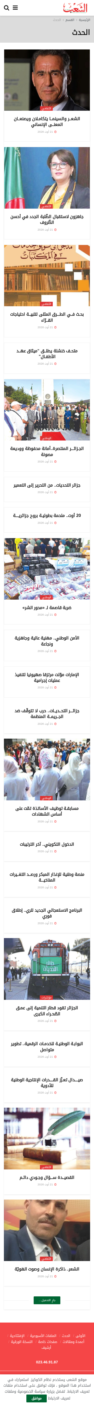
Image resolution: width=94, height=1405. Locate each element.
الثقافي (46, 108)
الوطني (46, 438)
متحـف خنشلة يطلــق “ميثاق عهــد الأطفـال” (47, 354)
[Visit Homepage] (75, 8)
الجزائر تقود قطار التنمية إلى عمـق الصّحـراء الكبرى (47, 1011)
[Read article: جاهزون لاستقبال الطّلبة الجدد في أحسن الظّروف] (47, 178)
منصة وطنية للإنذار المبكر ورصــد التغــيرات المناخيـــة (47, 877)
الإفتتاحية (17, 1335)
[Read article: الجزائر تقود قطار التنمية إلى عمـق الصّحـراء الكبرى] (47, 969)
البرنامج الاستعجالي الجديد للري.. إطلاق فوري (47, 913)
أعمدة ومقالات (73, 1342)
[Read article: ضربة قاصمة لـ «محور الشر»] (47, 569)
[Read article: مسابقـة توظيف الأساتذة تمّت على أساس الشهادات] (47, 769)
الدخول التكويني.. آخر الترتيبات (47, 844)
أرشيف (46, 1347)
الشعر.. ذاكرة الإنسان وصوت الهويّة (47, 1269)
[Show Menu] (15, 8)
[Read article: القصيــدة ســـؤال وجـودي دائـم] (47, 1138)
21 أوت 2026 (46, 131)
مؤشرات (46, 997)
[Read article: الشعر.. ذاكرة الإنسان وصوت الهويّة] (47, 1230)
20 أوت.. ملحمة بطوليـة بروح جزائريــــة (47, 515)
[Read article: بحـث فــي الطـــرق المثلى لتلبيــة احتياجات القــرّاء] (47, 275)
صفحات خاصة (47, 1342)
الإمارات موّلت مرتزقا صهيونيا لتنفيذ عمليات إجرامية (47, 677)
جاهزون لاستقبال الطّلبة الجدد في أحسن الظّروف (47, 219)
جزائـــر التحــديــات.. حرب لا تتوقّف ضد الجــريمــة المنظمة (47, 714)
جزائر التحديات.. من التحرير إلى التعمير (47, 485)
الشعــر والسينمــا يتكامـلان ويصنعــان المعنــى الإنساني (47, 122)
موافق (37, 1398)
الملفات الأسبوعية (43, 1335)
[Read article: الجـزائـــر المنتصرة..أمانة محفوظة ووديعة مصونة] (47, 410)
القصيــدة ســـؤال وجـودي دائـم (47, 1177)
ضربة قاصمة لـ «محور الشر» (47, 608)
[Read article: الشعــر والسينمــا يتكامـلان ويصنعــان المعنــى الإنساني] (47, 80)
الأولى (80, 1335)
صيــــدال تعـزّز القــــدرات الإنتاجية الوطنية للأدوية (47, 1083)
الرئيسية (84, 20)
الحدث (57, 20)
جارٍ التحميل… (47, 1300)
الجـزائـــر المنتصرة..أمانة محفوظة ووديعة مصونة (47, 451)
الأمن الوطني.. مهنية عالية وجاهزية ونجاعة (47, 641)
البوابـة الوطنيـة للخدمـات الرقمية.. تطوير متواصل (47, 1046)
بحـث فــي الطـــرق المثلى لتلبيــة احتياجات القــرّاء (47, 317)
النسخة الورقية (22, 1342)
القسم (70, 20)
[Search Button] (6, 8)
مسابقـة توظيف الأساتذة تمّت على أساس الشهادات (47, 811)
